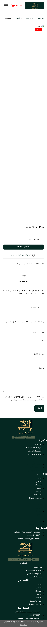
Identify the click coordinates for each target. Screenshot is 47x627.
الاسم (41, 341)
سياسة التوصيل (35, 455)
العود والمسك (36, 495)
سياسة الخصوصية (34, 448)
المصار (39, 482)
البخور (39, 489)
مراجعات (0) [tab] (23, 281)
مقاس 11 (20, 264)
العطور (39, 492)
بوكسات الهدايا (35, 498)
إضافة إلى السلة (23, 247)
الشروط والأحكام (35, 451)
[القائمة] (6, 5)
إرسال (39, 408)
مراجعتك (40, 368)
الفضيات (38, 485)
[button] (23, 457)
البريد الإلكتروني (38, 354)
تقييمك (41, 332)
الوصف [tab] (23, 276)
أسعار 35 (32, 264)
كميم (26, 264)
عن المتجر (38, 445)
